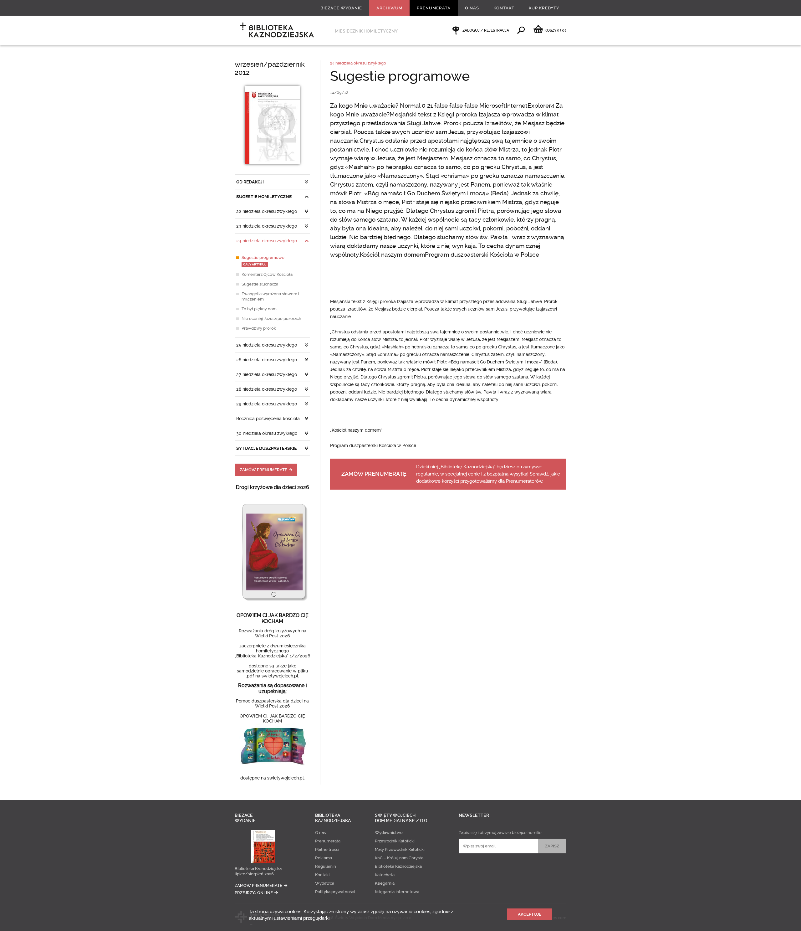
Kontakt (503, 8)
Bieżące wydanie (341, 8)
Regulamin (325, 866)
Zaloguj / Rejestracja (485, 30)
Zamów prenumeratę (263, 469)
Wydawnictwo (389, 832)
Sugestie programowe (263, 260)
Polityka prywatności (335, 891)
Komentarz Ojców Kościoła (267, 274)
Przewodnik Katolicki (395, 841)
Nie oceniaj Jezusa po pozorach (271, 318)
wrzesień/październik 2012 (270, 68)
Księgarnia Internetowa (397, 891)
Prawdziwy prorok (259, 328)
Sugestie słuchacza (260, 284)
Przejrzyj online (254, 892)
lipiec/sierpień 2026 (254, 874)
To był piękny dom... (260, 308)
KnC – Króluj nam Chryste (399, 858)
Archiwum (389, 8)
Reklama (323, 858)
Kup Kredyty (544, 8)
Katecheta (385, 874)
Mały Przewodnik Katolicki (400, 849)
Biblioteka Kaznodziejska (258, 868)
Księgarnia (385, 883)
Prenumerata (434, 8)
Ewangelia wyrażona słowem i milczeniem (270, 296)
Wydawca (324, 883)
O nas (472, 8)
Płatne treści (327, 849)
